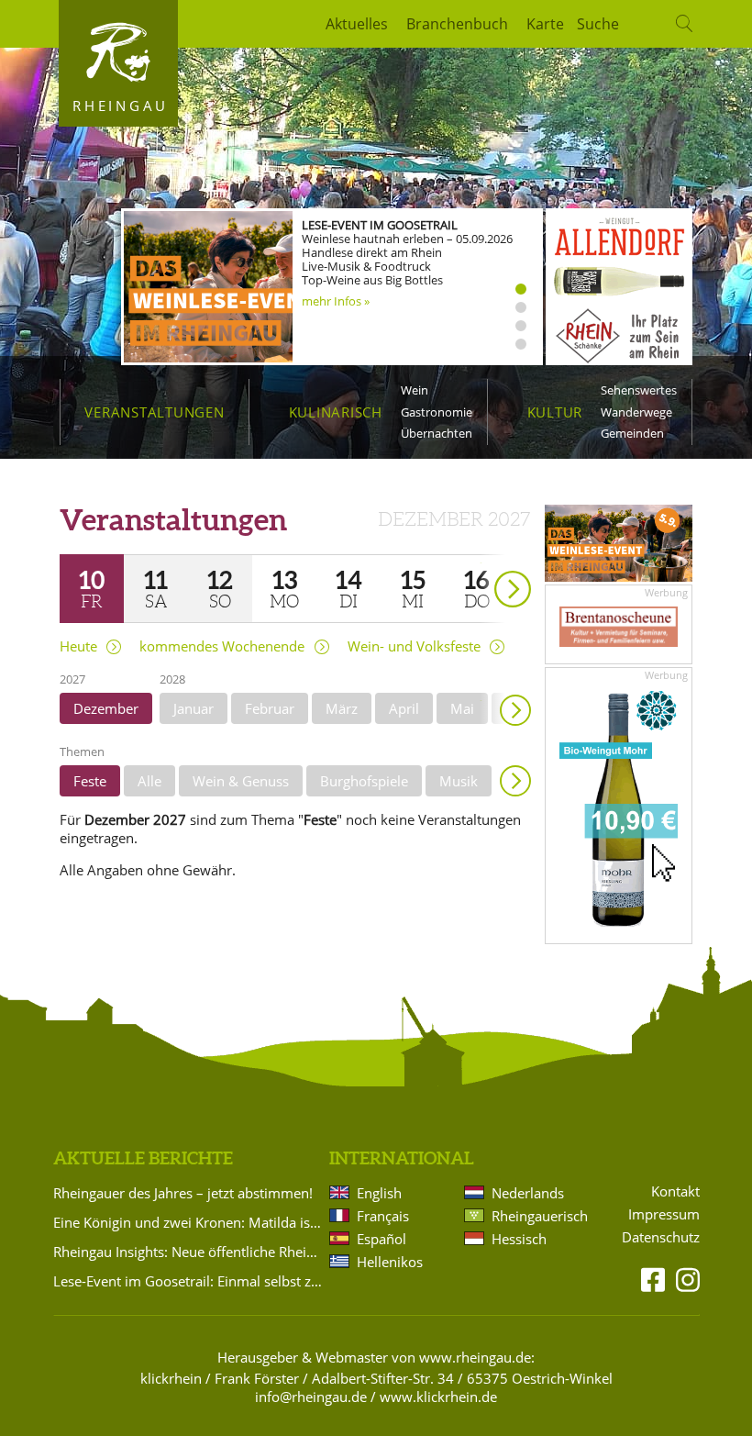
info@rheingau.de (311, 1396)
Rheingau (120, 105)
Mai (462, 708)
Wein (414, 390)
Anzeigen (515, 780)
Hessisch (519, 1239)
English (379, 1193)
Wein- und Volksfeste (414, 646)
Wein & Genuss (241, 781)
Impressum (664, 1214)
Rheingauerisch (538, 1216)
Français (383, 1216)
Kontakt (675, 1191)
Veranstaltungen (154, 412)
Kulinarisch (335, 412)
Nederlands (528, 1193)
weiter (480, 562)
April (404, 708)
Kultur (555, 412)
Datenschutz (661, 1237)
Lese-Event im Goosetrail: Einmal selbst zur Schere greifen (188, 1281)
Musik (458, 781)
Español (381, 1239)
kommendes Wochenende (221, 646)
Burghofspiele (364, 781)
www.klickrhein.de (438, 1396)
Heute (78, 646)
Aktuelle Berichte (143, 1158)
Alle (149, 781)
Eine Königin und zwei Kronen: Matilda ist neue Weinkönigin (188, 1222)
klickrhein (171, 1378)
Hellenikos (390, 1261)
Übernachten (436, 433)
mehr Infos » (336, 301)
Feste (89, 781)
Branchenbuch (457, 24)
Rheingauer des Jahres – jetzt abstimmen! (183, 1193)
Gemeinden (632, 433)
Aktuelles (357, 24)
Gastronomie (436, 412)
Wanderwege (636, 412)
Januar (193, 708)
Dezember (105, 708)
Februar (269, 708)
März (342, 708)
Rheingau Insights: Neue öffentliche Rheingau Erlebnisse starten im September (188, 1251)
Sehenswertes (639, 390)
